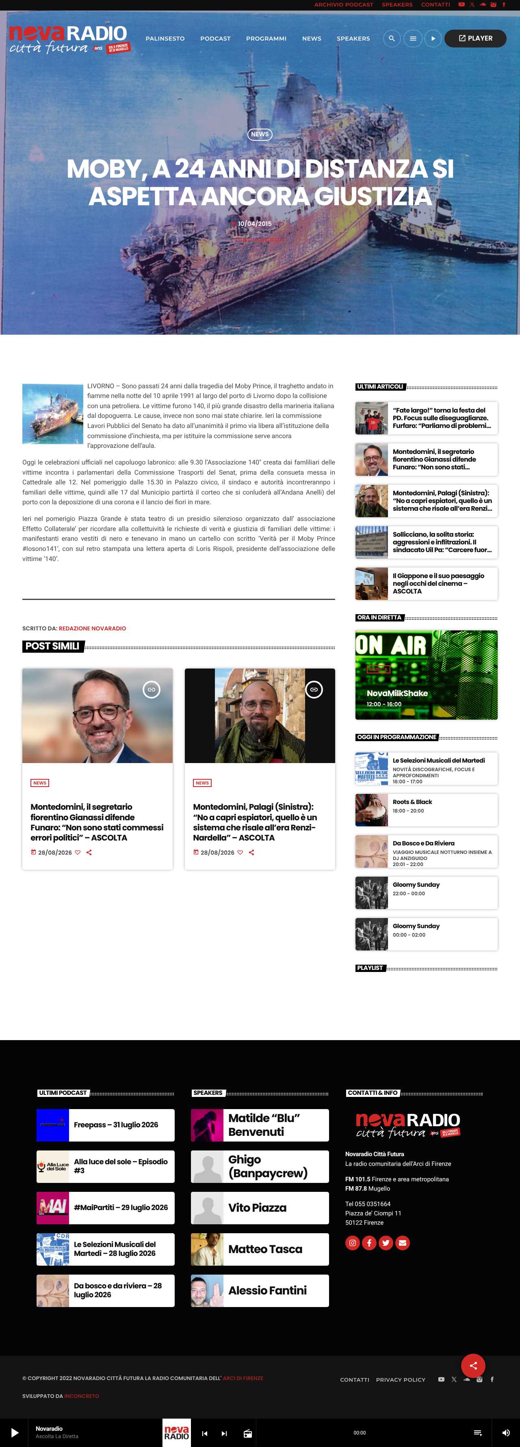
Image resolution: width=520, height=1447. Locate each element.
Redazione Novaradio (92, 628)
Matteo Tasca (265, 1249)
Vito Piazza (257, 1208)
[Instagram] (493, 5)
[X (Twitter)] (472, 5)
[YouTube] (461, 5)
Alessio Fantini (267, 1291)
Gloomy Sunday (416, 885)
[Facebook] (504, 5)
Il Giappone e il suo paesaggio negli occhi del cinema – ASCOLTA (438, 583)
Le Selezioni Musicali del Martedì (439, 761)
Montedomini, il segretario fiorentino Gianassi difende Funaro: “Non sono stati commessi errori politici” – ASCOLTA (96, 822)
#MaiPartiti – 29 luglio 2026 (121, 1208)
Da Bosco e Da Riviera (424, 843)
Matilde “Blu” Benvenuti (264, 1125)
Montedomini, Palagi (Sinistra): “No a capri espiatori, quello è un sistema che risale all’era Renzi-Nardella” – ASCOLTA (255, 822)
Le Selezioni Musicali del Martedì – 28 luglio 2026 (115, 1249)
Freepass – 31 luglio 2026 (116, 1125)
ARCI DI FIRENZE (243, 1378)
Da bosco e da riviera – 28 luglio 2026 (118, 1290)
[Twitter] (386, 1243)
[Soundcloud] (483, 5)
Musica (379, 669)
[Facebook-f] (369, 1243)
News (260, 135)
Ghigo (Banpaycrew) (268, 1166)
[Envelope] (402, 1243)
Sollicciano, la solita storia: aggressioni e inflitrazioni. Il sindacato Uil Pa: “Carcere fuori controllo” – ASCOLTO (441, 546)
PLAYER (475, 38)
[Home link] (52, 38)
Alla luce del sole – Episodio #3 (121, 1166)
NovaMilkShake (397, 693)
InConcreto (81, 1396)
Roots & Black (412, 802)
